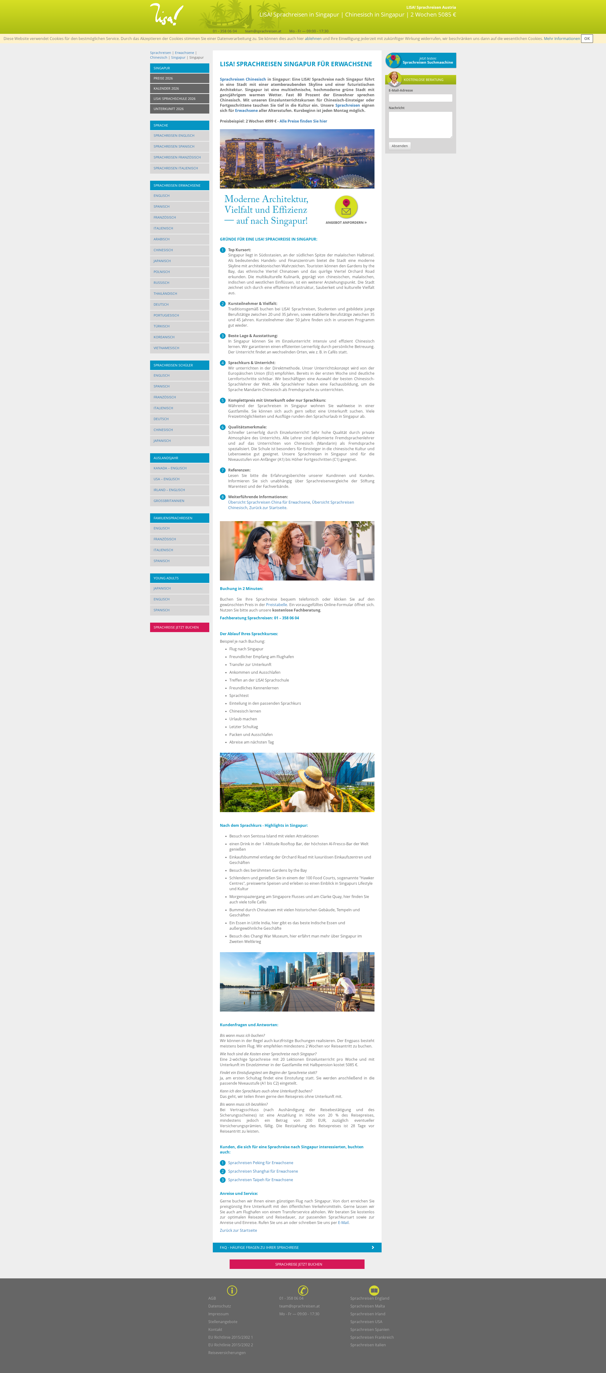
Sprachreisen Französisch (177, 157)
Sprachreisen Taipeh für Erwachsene (260, 1179)
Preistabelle (276, 604)
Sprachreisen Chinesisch (243, 79)
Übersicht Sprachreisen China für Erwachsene (269, 502)
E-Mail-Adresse (401, 90)
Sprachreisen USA (366, 1321)
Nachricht (397, 108)
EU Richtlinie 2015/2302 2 (230, 1344)
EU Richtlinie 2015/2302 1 (230, 1337)
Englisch (161, 195)
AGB (212, 1298)
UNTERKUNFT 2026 (169, 108)
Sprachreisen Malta (367, 1306)
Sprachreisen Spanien (369, 1329)
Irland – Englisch (169, 490)
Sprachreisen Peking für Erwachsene (260, 1162)
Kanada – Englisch (170, 468)
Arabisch (161, 239)
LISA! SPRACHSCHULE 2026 (175, 98)
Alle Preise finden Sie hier (303, 121)
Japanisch (162, 261)
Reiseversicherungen (227, 1352)
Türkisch (161, 326)
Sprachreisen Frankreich (372, 1337)
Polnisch (162, 271)
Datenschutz (219, 1306)
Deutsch (161, 304)
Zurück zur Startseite (267, 507)
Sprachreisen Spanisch (174, 146)
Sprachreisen (160, 52)
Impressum (218, 1313)
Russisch (161, 282)
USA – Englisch (166, 479)
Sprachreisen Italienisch (176, 168)
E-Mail (343, 1222)
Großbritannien (169, 500)
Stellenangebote (222, 1321)
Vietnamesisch (166, 348)
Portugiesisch (166, 315)
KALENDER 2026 (166, 88)
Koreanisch (164, 337)
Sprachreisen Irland (367, 1313)
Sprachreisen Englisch (174, 135)
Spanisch (161, 206)
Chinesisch (158, 57)
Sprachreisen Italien (368, 1344)
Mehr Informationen (562, 38)
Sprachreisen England (369, 1298)
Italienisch (163, 228)
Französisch (165, 217)
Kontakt (215, 1329)
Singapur (178, 57)
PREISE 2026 (163, 78)
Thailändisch (165, 293)
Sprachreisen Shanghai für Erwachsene (263, 1171)
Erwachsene (184, 52)
